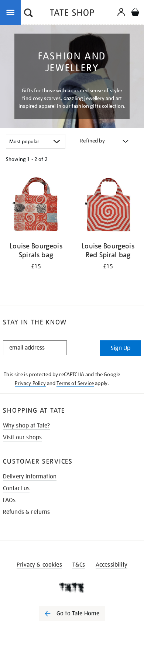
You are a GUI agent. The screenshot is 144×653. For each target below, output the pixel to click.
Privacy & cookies (39, 564)
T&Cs (78, 564)
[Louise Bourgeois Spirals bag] (36, 206)
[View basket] (135, 13)
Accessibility (111, 564)
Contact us (16, 488)
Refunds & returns (26, 512)
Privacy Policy (30, 383)
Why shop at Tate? (26, 425)
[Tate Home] (72, 588)
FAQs (9, 500)
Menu (12, 12)
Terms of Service (75, 383)
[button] (28, 13)
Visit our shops (22, 437)
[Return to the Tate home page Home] (72, 13)
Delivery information (29, 476)
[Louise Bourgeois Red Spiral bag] (108, 206)
